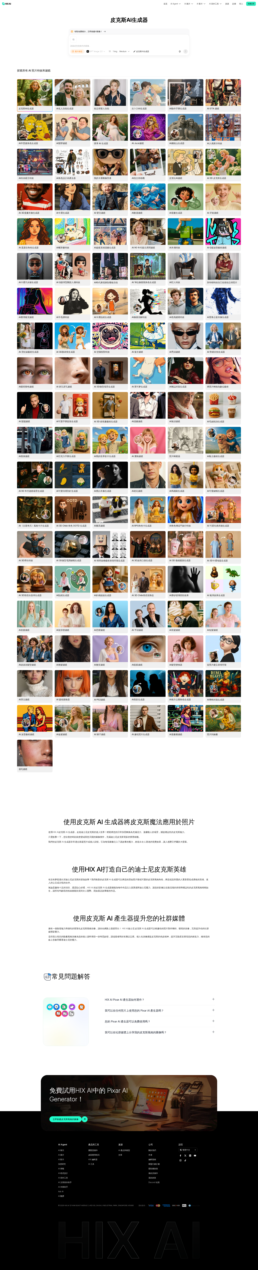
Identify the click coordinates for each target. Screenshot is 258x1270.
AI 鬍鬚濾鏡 (24, 421)
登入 (241, 4)
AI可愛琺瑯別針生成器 (67, 491)
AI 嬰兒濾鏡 (99, 212)
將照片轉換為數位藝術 (218, 386)
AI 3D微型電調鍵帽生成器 (68, 560)
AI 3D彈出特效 (26, 560)
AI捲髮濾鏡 (61, 664)
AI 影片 (61, 1159)
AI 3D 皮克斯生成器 (216, 178)
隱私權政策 (153, 1168)
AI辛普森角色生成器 (28, 143)
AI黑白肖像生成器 (102, 491)
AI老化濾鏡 (137, 491)
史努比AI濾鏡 (175, 178)
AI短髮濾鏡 (212, 630)
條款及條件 (153, 1173)
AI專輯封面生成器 (215, 699)
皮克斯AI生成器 (142, 51)
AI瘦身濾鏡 (24, 456)
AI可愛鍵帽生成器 (215, 491)
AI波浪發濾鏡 (62, 630)
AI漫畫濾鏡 (137, 421)
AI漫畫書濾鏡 (175, 734)
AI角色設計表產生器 (66, 178)
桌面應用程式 (94, 1155)
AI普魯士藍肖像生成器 (218, 317)
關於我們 (152, 1150)
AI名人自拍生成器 (65, 108)
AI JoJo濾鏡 (138, 143)
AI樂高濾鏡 (99, 525)
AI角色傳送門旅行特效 (180, 525)
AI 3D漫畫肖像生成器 (29, 212)
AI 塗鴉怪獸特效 (102, 352)
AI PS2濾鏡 (99, 699)
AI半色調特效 (62, 317)
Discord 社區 (154, 1182)
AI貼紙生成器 (62, 595)
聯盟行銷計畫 (154, 1164)
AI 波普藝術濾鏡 (26, 734)
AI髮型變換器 (175, 664)
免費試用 (251, 4)
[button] (160, 1000)
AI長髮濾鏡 (174, 630)
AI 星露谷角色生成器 (29, 247)
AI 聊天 (61, 1150)
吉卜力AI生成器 (139, 108)
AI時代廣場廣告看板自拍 (106, 282)
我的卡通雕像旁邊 (102, 178)
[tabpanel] (129, 425)
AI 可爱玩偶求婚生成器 (218, 525)
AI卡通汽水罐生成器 (28, 282)
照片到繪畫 (212, 734)
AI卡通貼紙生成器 (102, 317)
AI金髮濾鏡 (61, 734)
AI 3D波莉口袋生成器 (142, 560)
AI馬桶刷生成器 (176, 491)
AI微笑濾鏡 (99, 664)
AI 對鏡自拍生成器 (216, 352)
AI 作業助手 (63, 1187)
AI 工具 (91, 1164)
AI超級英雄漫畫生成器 (105, 247)
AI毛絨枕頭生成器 (215, 421)
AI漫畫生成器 (175, 212)
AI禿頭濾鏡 (174, 352)
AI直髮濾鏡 (24, 630)
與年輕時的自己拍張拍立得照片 (222, 282)
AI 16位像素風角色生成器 (144, 282)
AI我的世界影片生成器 (105, 456)
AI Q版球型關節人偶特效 (68, 282)
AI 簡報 (61, 1168)
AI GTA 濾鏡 (213, 108)
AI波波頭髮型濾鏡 (27, 664)
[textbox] (129, 46)
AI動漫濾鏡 (137, 212)
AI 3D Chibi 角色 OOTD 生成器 (71, 525)
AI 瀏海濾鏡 (137, 456)
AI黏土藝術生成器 (215, 456)
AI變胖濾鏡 (61, 143)
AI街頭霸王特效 (26, 178)
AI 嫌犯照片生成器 (140, 734)
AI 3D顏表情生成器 (65, 352)
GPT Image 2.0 (96, 51)
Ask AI (60, 1191)
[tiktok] (185, 1160)
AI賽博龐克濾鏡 (26, 317)
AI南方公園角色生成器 (180, 699)
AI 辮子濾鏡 (99, 734)
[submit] (185, 51)
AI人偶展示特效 (214, 143)
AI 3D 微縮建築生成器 (180, 560)
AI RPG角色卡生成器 (142, 525)
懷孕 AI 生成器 (101, 143)
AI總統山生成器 (176, 143)
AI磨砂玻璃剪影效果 (179, 595)
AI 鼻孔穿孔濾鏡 (64, 386)
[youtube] (195, 1155)
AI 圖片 (61, 1155)
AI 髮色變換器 (63, 699)
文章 (120, 1155)
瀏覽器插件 (93, 1150)
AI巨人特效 (174, 282)
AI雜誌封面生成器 (178, 386)
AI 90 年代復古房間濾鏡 (143, 247)
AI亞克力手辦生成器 (66, 456)
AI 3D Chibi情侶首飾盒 (143, 595)
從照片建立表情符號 (216, 664)
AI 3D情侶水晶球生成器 (30, 595)
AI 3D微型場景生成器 (104, 386)
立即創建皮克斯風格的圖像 (65, 1119)
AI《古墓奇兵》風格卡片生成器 (34, 525)
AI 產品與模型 (124, 1150)
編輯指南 (152, 1159)
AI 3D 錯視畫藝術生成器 (105, 421)
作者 (150, 1155)
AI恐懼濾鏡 (99, 630)
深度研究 (62, 1164)
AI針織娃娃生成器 (102, 595)
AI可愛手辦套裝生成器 (67, 421)
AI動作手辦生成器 (178, 108)
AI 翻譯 (61, 1196)
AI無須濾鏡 (174, 421)
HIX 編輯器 (92, 1159)
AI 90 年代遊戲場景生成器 (31, 491)
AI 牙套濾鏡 (212, 212)
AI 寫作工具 (63, 1178)
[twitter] (185, 1155)
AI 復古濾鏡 (137, 352)
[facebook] (180, 1155)
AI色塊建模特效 (176, 317)
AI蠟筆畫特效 (62, 247)
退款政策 (152, 1178)
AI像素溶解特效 (139, 317)
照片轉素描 (174, 456)
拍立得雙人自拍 (101, 108)
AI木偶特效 (174, 247)
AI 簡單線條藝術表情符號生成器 (109, 560)
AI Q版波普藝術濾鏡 (217, 247)
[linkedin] (190, 1155)
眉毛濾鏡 (23, 769)
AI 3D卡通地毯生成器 (217, 560)
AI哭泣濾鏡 (24, 699)
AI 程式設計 (63, 1173)
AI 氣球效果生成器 (216, 595)
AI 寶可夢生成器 (139, 386)
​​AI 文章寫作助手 (65, 1182)
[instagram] (180, 1160)
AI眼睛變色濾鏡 (26, 386)
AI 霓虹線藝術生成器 (29, 352)
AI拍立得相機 (138, 178)
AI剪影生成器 (138, 699)
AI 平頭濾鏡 (137, 630)
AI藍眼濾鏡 (137, 664)
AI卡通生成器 (62, 212)
